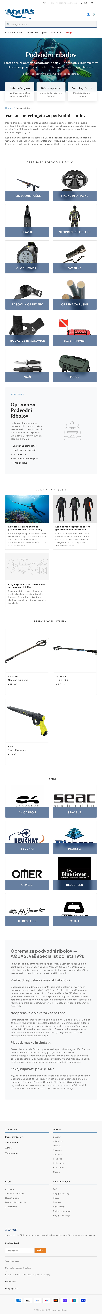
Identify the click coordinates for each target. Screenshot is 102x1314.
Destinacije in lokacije (15, 1202)
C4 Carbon (58, 1141)
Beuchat (57, 1137)
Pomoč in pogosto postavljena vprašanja (60, 3)
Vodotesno (56, 32)
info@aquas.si (11, 1288)
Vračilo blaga (59, 1206)
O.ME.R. (57, 1145)
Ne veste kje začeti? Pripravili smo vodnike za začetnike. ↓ (51, 73)
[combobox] (54, 24)
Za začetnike (11, 1206)
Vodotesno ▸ (11, 1153)
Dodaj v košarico (24, 689)
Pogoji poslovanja (61, 1193)
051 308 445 (11, 1282)
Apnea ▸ (9, 1147)
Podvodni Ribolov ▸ (14, 1137)
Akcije (69, 32)
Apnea (44, 32)
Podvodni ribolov (14, 32)
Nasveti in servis (12, 1198)
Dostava (57, 1202)
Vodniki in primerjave (15, 1193)
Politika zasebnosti (62, 1211)
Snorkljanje (32, 32)
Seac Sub (57, 1158)
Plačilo (56, 1198)
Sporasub (57, 1154)
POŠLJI (40, 1251)
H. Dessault (58, 1163)
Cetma (56, 1172)
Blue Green (58, 1167)
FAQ (55, 1189)
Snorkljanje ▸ (11, 1142)
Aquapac (57, 1150)
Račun (88, 14)
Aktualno (9, 1189)
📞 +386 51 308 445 (88, 3)
